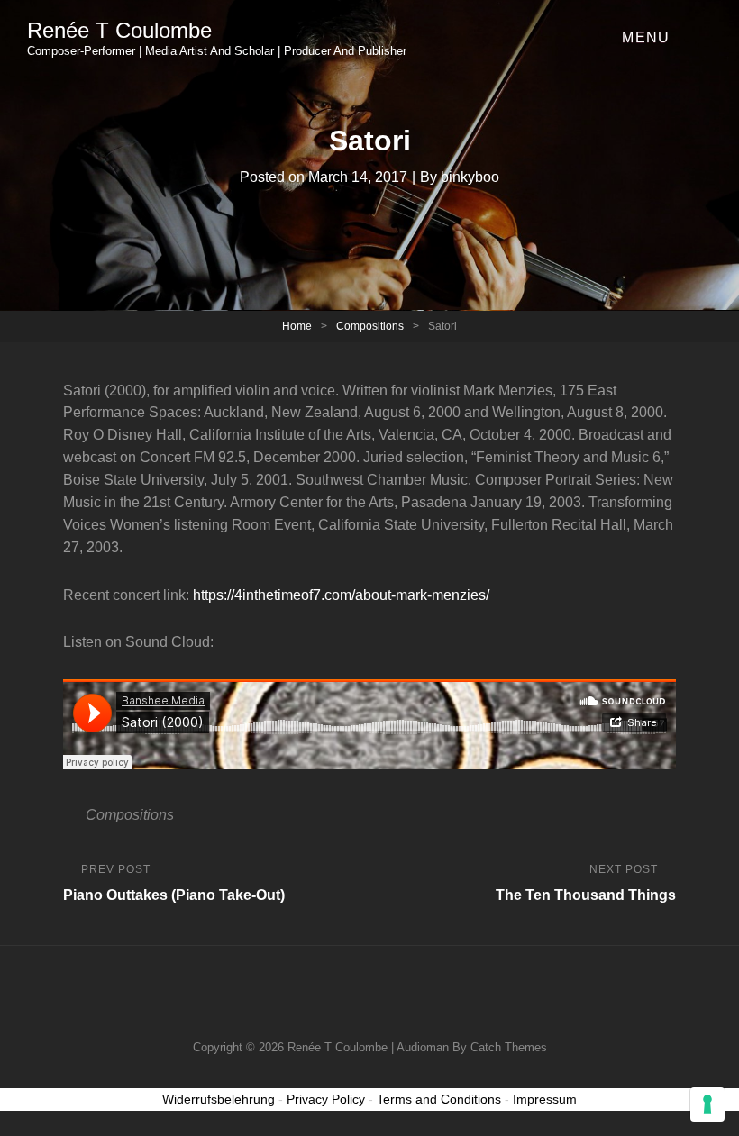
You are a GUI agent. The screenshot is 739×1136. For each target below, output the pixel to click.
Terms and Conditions (439, 1099)
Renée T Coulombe (119, 30)
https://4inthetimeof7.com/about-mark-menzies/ (341, 595)
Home (297, 326)
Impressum (545, 1099)
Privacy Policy (326, 1099)
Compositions (370, 326)
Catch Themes (508, 1047)
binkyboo (470, 177)
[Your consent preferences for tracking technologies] (707, 1104)
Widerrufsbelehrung (218, 1099)
